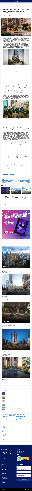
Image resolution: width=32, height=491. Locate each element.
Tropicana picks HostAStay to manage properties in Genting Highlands (14, 164)
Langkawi (11, 416)
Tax (17, 419)
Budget (7, 414)
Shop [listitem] (3, 470)
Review (3, 439)
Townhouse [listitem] (3, 482)
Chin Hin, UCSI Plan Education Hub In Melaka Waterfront (6, 197)
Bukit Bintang (10, 414)
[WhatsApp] (30, 489)
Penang (19, 417)
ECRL (27, 414)
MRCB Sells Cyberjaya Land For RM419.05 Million (15, 197)
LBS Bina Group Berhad (6, 38)
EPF (28, 414)
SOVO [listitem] (3, 481)
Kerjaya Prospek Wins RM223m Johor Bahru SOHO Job (25, 197)
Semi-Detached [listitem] (4, 477)
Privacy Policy (3, 458)
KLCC (21, 415)
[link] (16, 257)
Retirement (3, 438)
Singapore (11, 419)
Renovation (3, 436)
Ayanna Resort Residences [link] (6, 379)
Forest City (4, 415)
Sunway (15, 419)
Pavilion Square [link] (4, 296)
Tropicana (24, 419)
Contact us (17, 454)
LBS (9, 174)
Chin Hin (19, 414)
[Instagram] (28, 489)
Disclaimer (2, 459)
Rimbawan (12, 174)
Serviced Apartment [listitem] (5, 478)
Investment (3, 427)
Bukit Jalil (13, 414)
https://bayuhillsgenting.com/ (6, 158)
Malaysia (18, 416)
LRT (15, 416)
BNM (5, 414)
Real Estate (3, 435)
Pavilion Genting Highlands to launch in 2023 (10, 168)
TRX (27, 419)
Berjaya (3, 414)
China (16, 414)
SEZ (8, 419)
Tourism (19, 419)
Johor (18, 415)
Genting (7, 415)
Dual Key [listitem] (3, 474)
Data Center (24, 414)
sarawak (3, 419)
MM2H (7, 417)
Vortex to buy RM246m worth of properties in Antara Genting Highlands (14, 165)
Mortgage (3, 431)
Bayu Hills (4, 132)
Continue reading (4, 204)
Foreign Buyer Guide (5, 426)
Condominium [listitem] (4, 473)
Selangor (6, 419)
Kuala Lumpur (5, 416)
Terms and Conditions (4, 457)
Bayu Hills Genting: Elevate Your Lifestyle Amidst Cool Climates (13, 163)
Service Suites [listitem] (4, 469)
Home (2, 4)
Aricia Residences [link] (4, 324)
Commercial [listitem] (3, 466)
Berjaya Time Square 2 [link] (5, 351)
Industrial (15, 415)
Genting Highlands (5, 174)
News (5, 4)
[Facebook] (25, 489)
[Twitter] (27, 489)
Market (23, 416)
